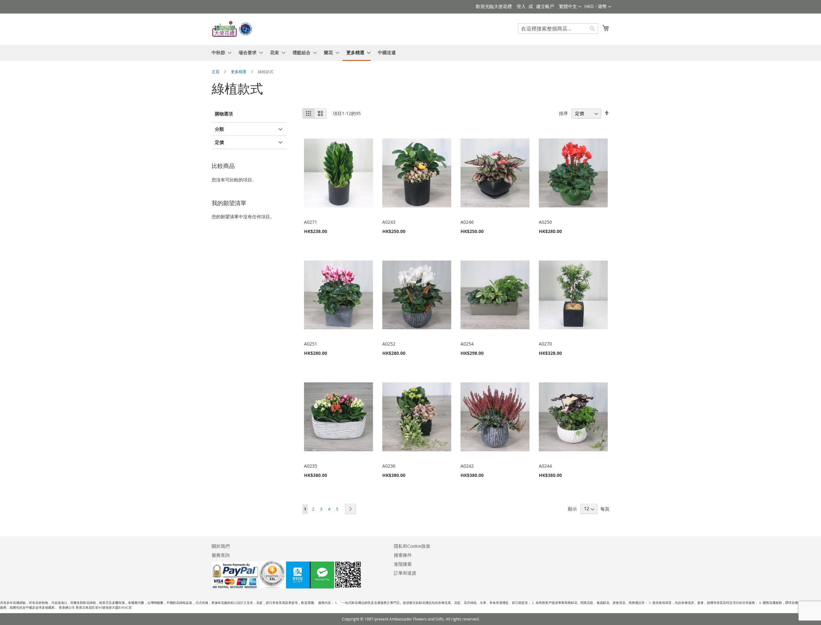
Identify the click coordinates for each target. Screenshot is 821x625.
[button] (597, 6)
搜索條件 (403, 555)
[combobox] (558, 28)
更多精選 (239, 71)
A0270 (545, 344)
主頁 (216, 71)
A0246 (467, 222)
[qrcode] (324, 586)
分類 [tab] (219, 129)
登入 (521, 6)
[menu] (410, 53)
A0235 (310, 466)
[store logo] (232, 29)
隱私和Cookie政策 (412, 546)
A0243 (388, 222)
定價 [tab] (219, 142)
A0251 (310, 344)
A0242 (467, 466)
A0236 (388, 466)
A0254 (467, 344)
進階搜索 (403, 564)
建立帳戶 (545, 6)
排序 (563, 113)
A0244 (545, 466)
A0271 (310, 222)
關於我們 (221, 546)
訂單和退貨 (405, 573)
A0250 (545, 222)
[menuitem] (220, 52)
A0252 (388, 344)
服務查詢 (221, 555)
